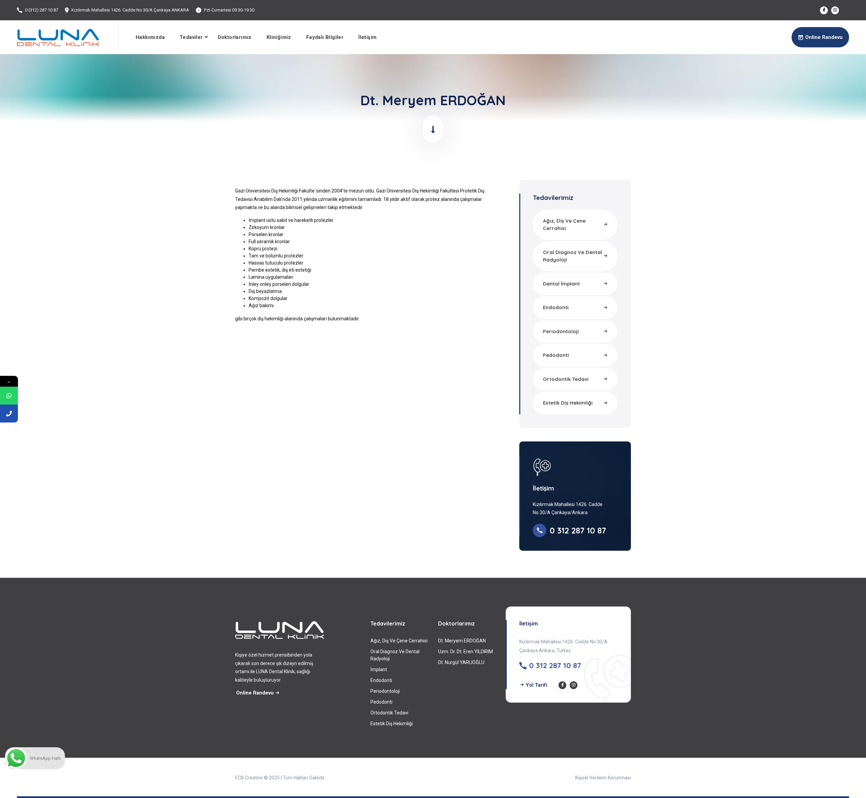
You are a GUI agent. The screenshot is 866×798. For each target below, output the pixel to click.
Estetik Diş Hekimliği (391, 723)
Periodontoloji (385, 691)
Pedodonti (381, 702)
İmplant (378, 669)
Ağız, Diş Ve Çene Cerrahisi (399, 640)
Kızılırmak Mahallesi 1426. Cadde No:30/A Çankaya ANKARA (130, 10)
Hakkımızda (150, 37)
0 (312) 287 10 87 (41, 10)
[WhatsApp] (9, 396)
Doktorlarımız (235, 37)
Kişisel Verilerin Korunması (603, 777)
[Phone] (9, 414)
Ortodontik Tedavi (389, 712)
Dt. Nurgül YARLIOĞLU (461, 662)
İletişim (367, 37)
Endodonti (381, 680)
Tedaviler (191, 37)
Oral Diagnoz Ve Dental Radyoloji (394, 655)
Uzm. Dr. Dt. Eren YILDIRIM (465, 651)
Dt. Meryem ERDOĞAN (462, 640)
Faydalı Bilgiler (324, 37)
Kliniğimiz (279, 37)
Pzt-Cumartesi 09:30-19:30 (229, 10)
